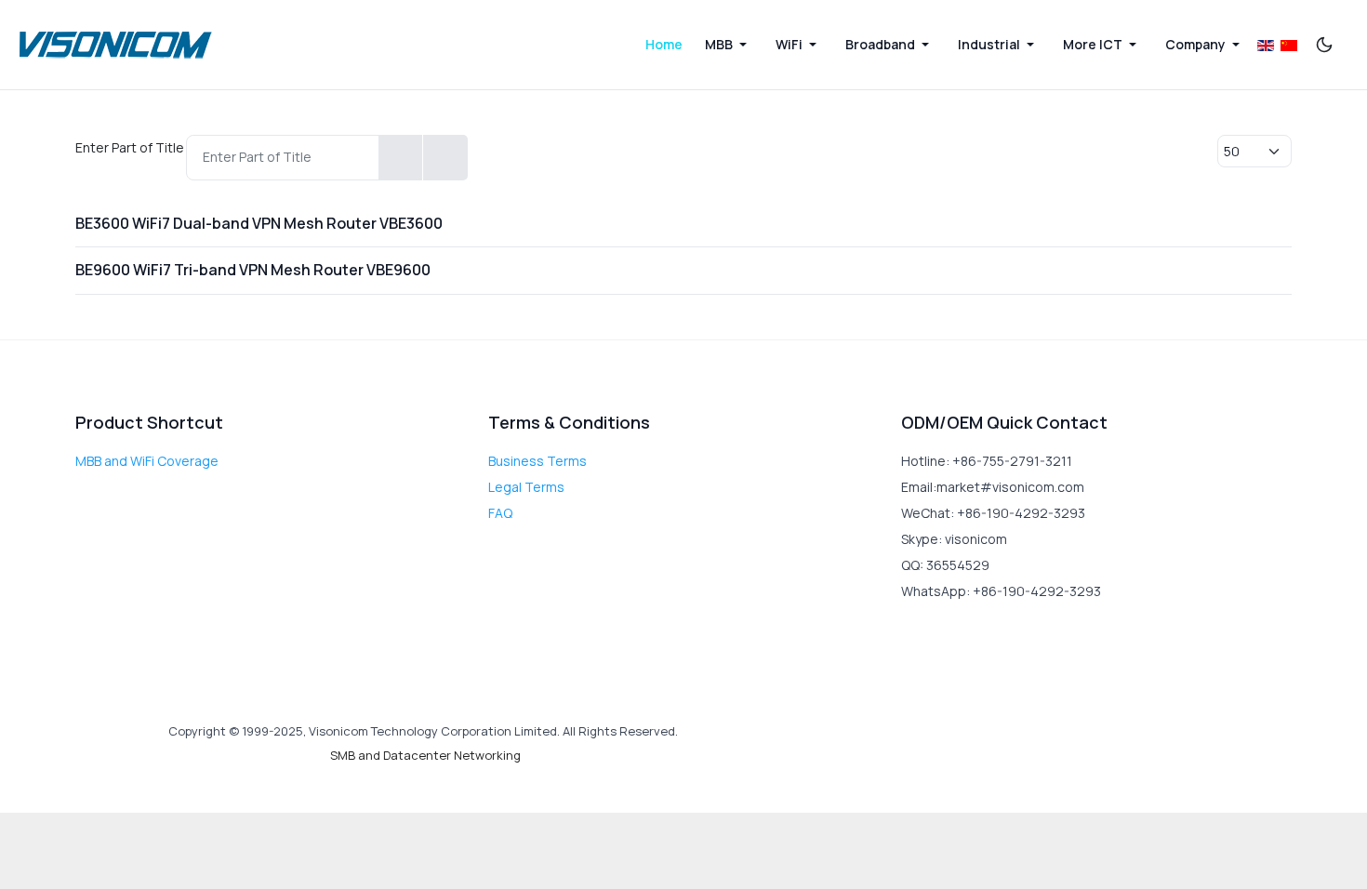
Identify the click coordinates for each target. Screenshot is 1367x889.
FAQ (500, 513)
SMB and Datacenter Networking (425, 755)
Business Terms (537, 461)
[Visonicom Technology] (116, 45)
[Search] (400, 157)
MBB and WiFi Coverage (147, 461)
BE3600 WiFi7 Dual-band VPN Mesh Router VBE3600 (259, 223)
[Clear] (445, 157)
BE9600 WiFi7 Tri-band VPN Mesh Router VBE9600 (253, 269)
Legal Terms (526, 487)
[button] (729, 44)
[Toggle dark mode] (1324, 44)
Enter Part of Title (131, 147)
